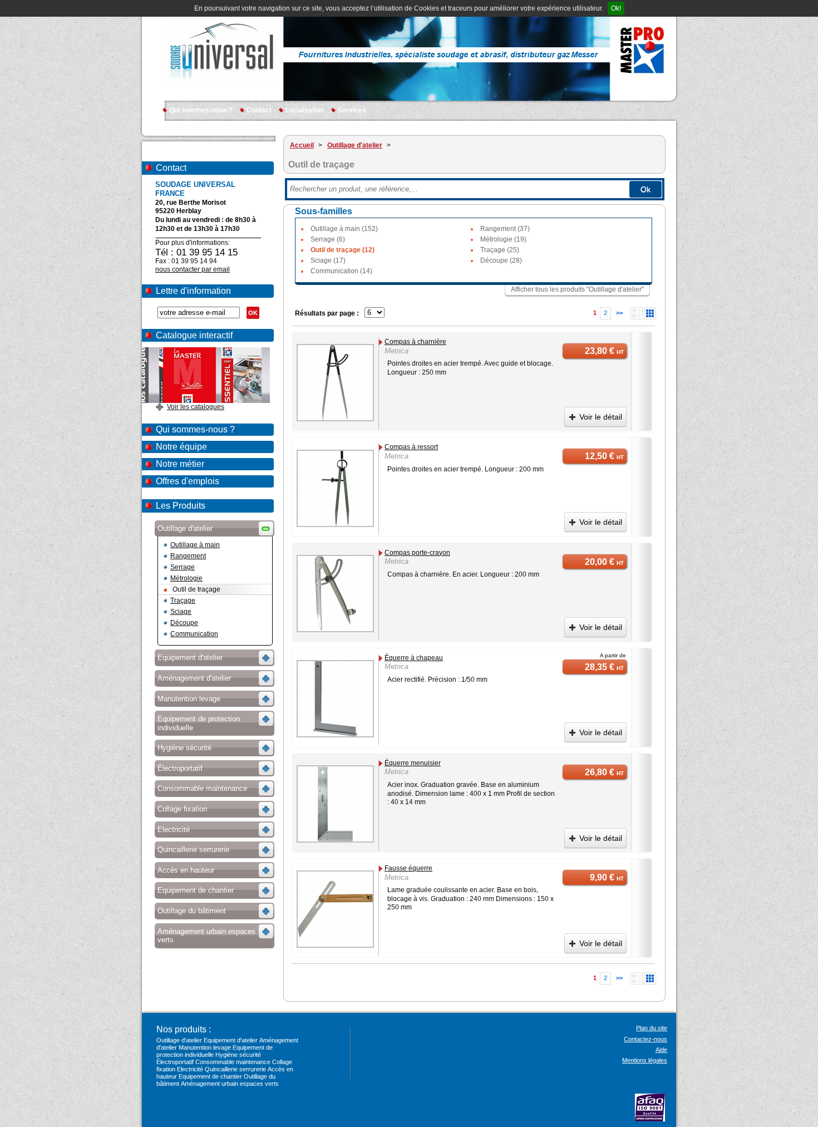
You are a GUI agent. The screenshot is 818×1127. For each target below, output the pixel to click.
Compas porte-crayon (417, 553)
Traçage (182, 600)
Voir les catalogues (195, 407)
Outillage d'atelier (179, 1040)
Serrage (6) (328, 239)
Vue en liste (636, 313)
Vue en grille (650, 313)
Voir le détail (600, 416)
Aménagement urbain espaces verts (230, 1083)
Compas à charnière (415, 342)
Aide (661, 1049)
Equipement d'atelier (231, 1040)
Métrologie (186, 578)
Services (352, 110)
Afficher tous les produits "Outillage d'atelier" (577, 289)
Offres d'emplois (187, 481)
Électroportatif (175, 1062)
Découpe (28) (501, 260)
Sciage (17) (328, 260)
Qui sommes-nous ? (201, 110)
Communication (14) (341, 271)
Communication (194, 634)
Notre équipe (181, 446)
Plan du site (651, 1028)
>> (619, 312)
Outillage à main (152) (344, 229)
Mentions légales (644, 1060)
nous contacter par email (192, 269)
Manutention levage (205, 1047)
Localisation (304, 110)
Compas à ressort (411, 447)
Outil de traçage (196, 589)
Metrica (396, 351)
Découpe (184, 623)
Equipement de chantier (210, 1076)
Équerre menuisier (413, 763)
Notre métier (180, 464)
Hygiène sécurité (238, 1054)
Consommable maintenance (232, 1062)
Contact (259, 110)
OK (253, 312)
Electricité (190, 1069)
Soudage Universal (222, 50)
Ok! (616, 8)
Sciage (180, 612)
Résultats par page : (327, 313)
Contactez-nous (645, 1039)
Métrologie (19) (503, 239)
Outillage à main (195, 545)
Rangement (188, 556)
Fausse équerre (408, 868)
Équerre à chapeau (414, 658)
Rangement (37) (505, 229)
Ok (645, 189)
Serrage (182, 567)
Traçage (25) (499, 250)
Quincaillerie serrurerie (235, 1069)
